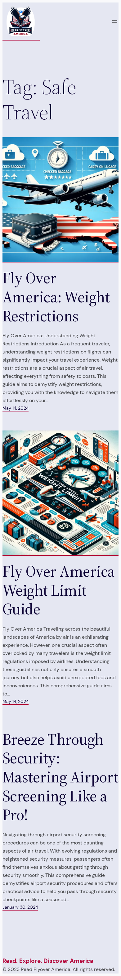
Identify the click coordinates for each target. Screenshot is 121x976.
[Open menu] (115, 21)
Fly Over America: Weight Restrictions (56, 297)
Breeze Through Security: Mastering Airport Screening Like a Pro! (60, 777)
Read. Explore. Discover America (47, 961)
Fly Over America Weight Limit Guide (58, 590)
